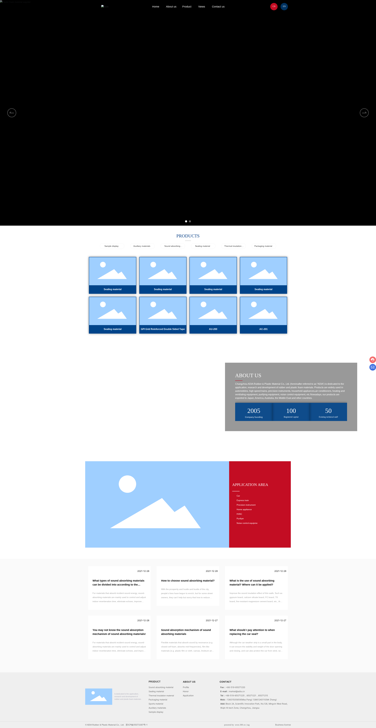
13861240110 (259, 699)
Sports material (156, 703)
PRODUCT (155, 681)
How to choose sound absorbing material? (188, 580)
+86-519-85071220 (235, 687)
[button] (364, 112)
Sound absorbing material (161, 687)
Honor (186, 691)
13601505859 (234, 699)
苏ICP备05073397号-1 (136, 724)
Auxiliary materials (141, 246)
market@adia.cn (237, 691)
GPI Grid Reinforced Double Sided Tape (163, 329)
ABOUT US (189, 681)
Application (188, 695)
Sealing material (202, 246)
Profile (186, 687)
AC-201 (263, 329)
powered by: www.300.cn (234, 725)
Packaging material (263, 246)
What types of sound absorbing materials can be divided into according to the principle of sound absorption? (118, 584)
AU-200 (213, 329)
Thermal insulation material (161, 695)
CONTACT (225, 681)
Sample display (111, 246)
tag (248, 725)
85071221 (251, 695)
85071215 (263, 695)
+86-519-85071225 (235, 695)
